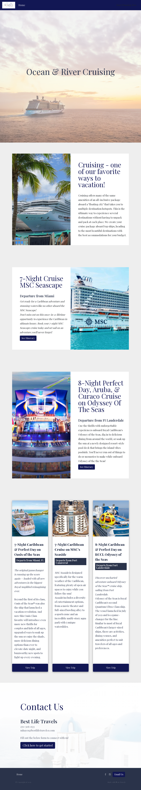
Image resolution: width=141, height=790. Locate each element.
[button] (21, 5)
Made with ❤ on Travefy (117, 782)
